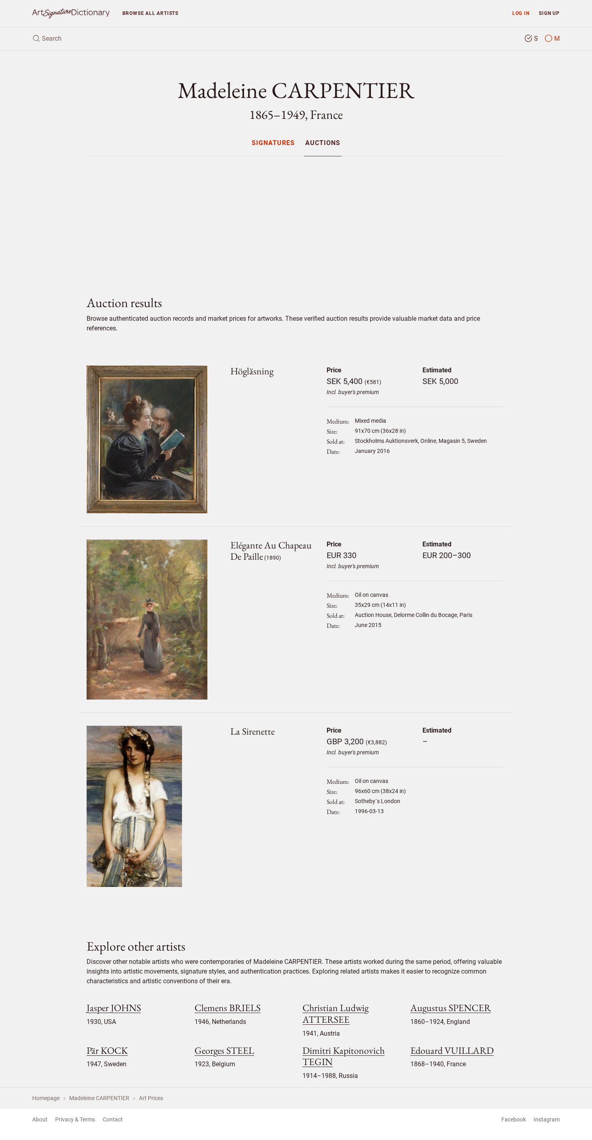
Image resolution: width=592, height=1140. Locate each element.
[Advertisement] (296, 219)
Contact (113, 1119)
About (40, 1119)
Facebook (513, 1119)
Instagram (547, 1119)
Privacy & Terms (75, 1119)
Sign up (549, 13)
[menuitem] (273, 143)
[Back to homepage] (71, 13)
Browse (150, 13)
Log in (521, 13)
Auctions (322, 143)
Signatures (273, 143)
